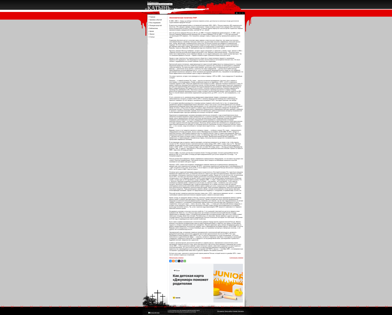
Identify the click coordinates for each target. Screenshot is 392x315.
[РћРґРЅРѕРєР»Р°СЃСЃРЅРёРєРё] (173, 261)
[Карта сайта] (240, 13)
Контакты (241, 311)
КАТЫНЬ (158, 8)
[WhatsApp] (185, 261)
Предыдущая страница (176, 257)
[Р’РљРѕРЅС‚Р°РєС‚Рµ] (170, 261)
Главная (152, 17)
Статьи (151, 37)
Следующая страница (236, 257)
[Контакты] (242, 13)
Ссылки (235, 311)
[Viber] (182, 261)
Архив (151, 31)
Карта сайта (228, 311)
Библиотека (153, 28)
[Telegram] (176, 261)
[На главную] (236, 13)
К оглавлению (206, 257)
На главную (220, 311)
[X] (179, 261)
